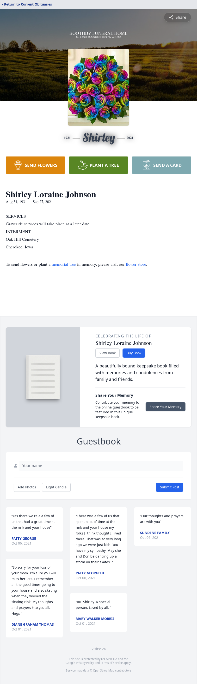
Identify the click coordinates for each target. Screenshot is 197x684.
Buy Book (134, 353)
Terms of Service (111, 663)
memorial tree (64, 264)
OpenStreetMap (103, 670)
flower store (136, 264)
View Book (107, 353)
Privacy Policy (85, 663)
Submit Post (169, 487)
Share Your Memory (165, 406)
